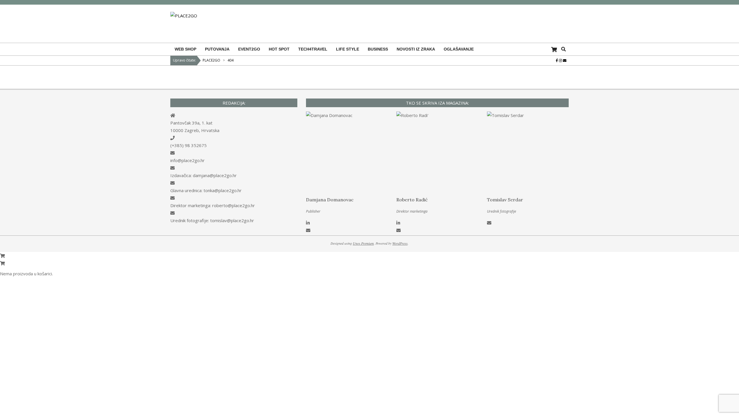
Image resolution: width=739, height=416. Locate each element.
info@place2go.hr (187, 160)
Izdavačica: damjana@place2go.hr (203, 175)
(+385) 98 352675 (188, 145)
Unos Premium (363, 243)
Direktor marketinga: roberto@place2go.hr (212, 205)
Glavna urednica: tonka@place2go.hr (206, 190)
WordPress (400, 243)
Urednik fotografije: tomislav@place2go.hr (212, 220)
